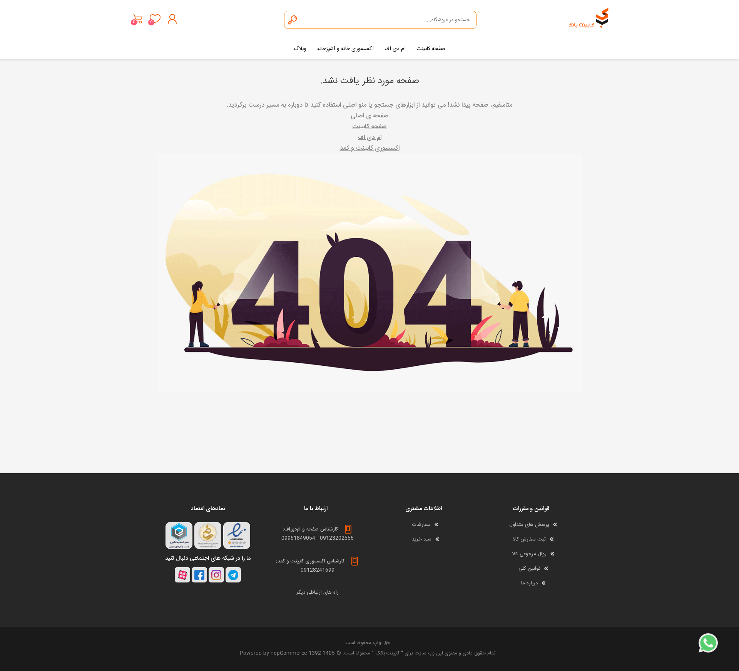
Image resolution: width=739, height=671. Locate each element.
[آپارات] (182, 574)
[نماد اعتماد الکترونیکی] (236, 535)
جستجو (293, 19)
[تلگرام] (233, 574)
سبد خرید (137, 18)
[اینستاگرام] (216, 574)
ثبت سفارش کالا (529, 539)
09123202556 (337, 538)
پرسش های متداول (529, 524)
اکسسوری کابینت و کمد (370, 148)
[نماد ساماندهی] (207, 535)
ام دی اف (369, 137)
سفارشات (421, 524)
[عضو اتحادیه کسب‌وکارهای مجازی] (179, 535)
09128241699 (317, 570)
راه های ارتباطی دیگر (317, 592)
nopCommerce (289, 653)
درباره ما (529, 583)
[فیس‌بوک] (199, 574)
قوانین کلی (529, 568)
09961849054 (298, 538)
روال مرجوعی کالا (529, 554)
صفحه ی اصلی (370, 116)
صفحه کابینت (369, 127)
